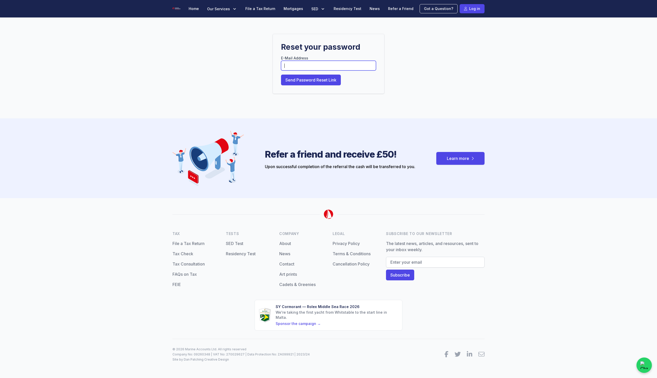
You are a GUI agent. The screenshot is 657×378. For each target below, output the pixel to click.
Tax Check (182, 253)
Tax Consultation (188, 264)
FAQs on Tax (184, 274)
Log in (474, 8)
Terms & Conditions (352, 253)
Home (194, 8)
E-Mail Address (294, 58)
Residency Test (347, 8)
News (375, 8)
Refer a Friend (400, 8)
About (285, 243)
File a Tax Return (260, 8)
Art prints (288, 274)
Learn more (458, 158)
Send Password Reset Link (310, 80)
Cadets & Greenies (297, 284)
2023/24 (303, 354)
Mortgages (293, 8)
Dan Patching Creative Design (206, 359)
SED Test (234, 243)
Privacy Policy (346, 243)
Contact (286, 264)
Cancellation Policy (351, 264)
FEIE (176, 284)
